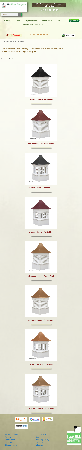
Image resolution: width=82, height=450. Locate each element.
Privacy (38, 437)
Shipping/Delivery (42, 440)
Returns (8, 437)
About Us (39, 445)
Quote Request (28, 24)
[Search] (19, 14)
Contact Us (39, 24)
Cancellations (10, 440)
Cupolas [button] (17, 21)
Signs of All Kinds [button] (31, 21)
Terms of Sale (41, 434)
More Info (41, 103)
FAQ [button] (58, 21)
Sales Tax (39, 442)
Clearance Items (11, 445)
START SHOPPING (12, 434)
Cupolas (9, 41)
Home (3, 41)
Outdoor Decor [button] (47, 21)
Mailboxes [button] (7, 21)
